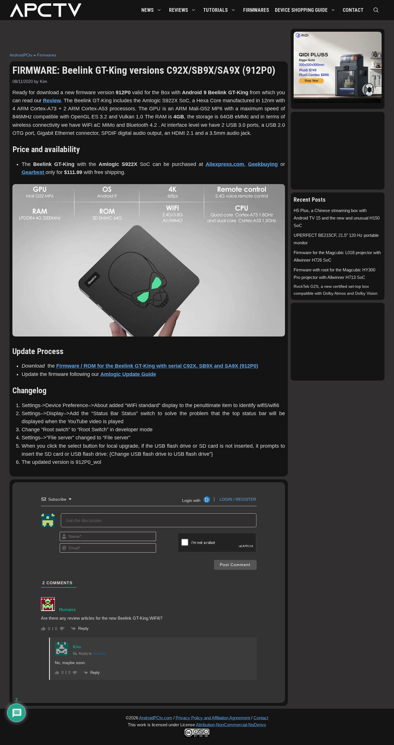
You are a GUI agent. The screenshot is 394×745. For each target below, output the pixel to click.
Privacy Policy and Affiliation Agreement (213, 717)
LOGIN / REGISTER (237, 499)
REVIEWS (178, 10)
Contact (261, 717)
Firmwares (46, 55)
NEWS (147, 10)
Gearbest (34, 172)
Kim (77, 646)
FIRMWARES (256, 10)
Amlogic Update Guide (128, 374)
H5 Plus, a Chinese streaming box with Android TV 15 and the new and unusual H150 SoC (337, 218)
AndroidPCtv (21, 55)
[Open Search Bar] (376, 10)
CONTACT (353, 10)
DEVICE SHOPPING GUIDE (301, 10)
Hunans (99, 654)
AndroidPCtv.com (155, 717)
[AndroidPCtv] (46, 10)
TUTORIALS (215, 10)
